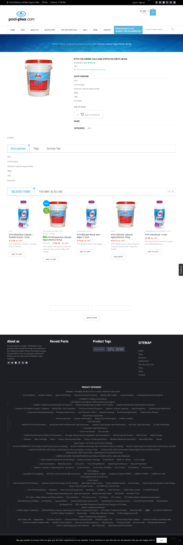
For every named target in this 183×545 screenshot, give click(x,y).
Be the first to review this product (91, 69)
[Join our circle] (167, 2)
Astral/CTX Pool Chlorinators (34, 424)
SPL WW (115, 349)
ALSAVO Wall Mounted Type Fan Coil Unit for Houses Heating (96, 446)
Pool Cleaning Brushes (127, 412)
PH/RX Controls (126, 418)
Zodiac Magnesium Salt (127, 513)
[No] (179, 540)
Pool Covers (120, 467)
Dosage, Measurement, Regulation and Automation (87, 435)
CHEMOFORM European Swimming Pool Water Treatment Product (69, 510)
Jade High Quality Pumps (92, 483)
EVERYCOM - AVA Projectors (63, 408)
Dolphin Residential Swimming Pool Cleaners (136, 404)
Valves (159, 439)
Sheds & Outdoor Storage (88, 459)
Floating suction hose (65, 412)
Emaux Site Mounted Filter (70, 439)
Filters (52, 439)
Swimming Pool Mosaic (117, 463)
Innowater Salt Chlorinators (95, 428)
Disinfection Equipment (93, 415)
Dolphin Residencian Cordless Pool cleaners (43, 435)
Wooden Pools (133, 493)
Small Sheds (108, 459)
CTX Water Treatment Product (114, 510)
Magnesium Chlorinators (105, 418)
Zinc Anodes (103, 431)
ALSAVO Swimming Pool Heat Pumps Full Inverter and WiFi (151, 446)
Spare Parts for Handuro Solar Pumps (158, 483)
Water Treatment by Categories (93, 516)
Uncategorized (65, 504)
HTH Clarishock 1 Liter (156, 234)
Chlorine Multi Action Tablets (127, 519)
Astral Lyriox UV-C (63, 418)
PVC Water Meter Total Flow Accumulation (142, 497)
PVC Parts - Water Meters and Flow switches (45, 497)
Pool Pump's (93, 480)
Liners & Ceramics (47, 463)
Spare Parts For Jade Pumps (81, 486)
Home (55, 44)
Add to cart (17, 254)
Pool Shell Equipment (36, 489)
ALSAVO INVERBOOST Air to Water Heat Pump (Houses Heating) (40, 446)
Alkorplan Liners (65, 463)
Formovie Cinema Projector (90, 408)
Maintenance (108, 522)
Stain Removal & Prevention (120, 525)
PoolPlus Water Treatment (62, 513)
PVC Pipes (103, 497)
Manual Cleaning (106, 412)
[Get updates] (170, 2)
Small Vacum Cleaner (149, 412)
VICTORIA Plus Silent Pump (108, 486)
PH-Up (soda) (138, 522)
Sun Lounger (139, 459)
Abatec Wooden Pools (102, 493)
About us (142, 357)
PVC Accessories (89, 497)
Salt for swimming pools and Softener (72, 525)
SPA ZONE (119, 493)
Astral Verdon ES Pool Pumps (25, 483)
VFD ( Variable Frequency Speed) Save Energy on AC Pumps (101, 504)
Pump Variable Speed (115, 483)
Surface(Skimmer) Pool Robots (150, 395)
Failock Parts (141, 435)
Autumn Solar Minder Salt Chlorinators (109, 424)
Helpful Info (143, 361)
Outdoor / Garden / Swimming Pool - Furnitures (54, 467)
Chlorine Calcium (50, 231)
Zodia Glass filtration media (102, 513)
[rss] (22, 362)
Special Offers (49, 234)
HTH (88, 44)
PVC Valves (116, 497)
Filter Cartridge (40, 439)
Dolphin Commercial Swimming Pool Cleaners (52, 404)
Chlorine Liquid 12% (103, 519)
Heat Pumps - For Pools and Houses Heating (93, 443)
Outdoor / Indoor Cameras (116, 408)
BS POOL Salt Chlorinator (139, 424)
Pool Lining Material (96, 463)
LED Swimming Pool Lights (95, 473)
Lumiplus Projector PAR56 (120, 473)
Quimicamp (82, 513)
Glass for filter (136, 510)
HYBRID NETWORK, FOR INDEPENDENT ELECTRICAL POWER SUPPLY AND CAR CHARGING (93, 456)
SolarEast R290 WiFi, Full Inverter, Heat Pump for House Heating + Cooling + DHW (63, 449)
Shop (140, 354)
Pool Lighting (92, 471)
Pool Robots (46, 501)
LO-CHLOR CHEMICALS (162, 510)
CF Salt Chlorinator (161, 424)
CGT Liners (79, 463)
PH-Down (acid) (123, 522)
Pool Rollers (133, 467)
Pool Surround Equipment (71, 489)
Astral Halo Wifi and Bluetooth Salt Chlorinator (69, 424)
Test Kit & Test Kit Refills (143, 501)
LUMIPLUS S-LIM (158, 473)
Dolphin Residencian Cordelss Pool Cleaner (94, 404)
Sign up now (91, 318)
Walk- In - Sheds (124, 459)
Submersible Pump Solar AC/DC (84, 501)
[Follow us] (160, 2)
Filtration (27, 439)
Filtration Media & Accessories (123, 439)
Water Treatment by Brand (72, 44)
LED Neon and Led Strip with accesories (63, 473)
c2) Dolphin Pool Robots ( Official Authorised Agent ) (93, 402)
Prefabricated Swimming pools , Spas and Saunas (67, 493)
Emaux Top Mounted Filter (95, 439)
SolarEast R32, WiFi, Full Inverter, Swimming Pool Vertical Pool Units (94, 452)
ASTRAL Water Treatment (27, 510)
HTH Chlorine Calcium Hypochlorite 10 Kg (122, 236)
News (140, 371)
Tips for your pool (146, 364)
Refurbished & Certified (28, 501)
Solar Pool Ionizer (87, 431)
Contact (141, 374)
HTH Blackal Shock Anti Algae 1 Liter (88, 236)
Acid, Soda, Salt (24, 519)
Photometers (162, 501)
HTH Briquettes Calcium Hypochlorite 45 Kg (57, 238)
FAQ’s (140, 368)
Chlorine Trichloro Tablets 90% (36, 522)
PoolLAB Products (151, 489)
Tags (36, 148)
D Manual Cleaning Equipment (40, 412)
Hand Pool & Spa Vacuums (85, 395)
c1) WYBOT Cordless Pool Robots (93, 399)
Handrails (90, 489)
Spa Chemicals (98, 525)
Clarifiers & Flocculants (155, 231)
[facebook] (8, 362)
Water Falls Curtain (132, 489)
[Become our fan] (156, 2)
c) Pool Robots (29, 395)
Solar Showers (114, 489)
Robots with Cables (109, 395)
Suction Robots (126, 395)
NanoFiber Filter (146, 439)
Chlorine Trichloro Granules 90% (157, 519)
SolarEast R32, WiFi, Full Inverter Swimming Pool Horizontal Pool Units (130, 449)
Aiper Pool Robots (63, 395)
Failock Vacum (156, 435)
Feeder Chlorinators (83, 418)
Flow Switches (72, 497)
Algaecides (81, 231)
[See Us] (163, 2)
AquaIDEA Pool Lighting (33, 473)
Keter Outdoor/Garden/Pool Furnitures (57, 459)
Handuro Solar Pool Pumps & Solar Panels (60, 483)
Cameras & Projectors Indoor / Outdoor (32, 408)
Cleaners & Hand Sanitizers (87, 522)
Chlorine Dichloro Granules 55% (78, 519)
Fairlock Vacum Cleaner (123, 435)
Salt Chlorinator (94, 421)
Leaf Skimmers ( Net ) (87, 412)
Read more (118, 257)
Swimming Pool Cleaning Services (115, 501)
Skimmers (53, 489)
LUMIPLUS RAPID (141, 473)
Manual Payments (138, 463)
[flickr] (15, 362)
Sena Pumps (133, 483)
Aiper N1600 (99, 349)
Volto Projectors (138, 408)
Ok (162, 540)
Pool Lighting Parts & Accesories (94, 476)
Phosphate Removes (157, 522)
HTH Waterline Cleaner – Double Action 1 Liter (21, 236)
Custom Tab (53, 148)
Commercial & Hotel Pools (160, 408)
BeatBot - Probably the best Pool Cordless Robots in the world (93, 391)
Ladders (101, 489)
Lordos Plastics (83, 467)
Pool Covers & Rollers (102, 467)
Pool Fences (147, 467)
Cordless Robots (45, 395)
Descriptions (18, 148)
